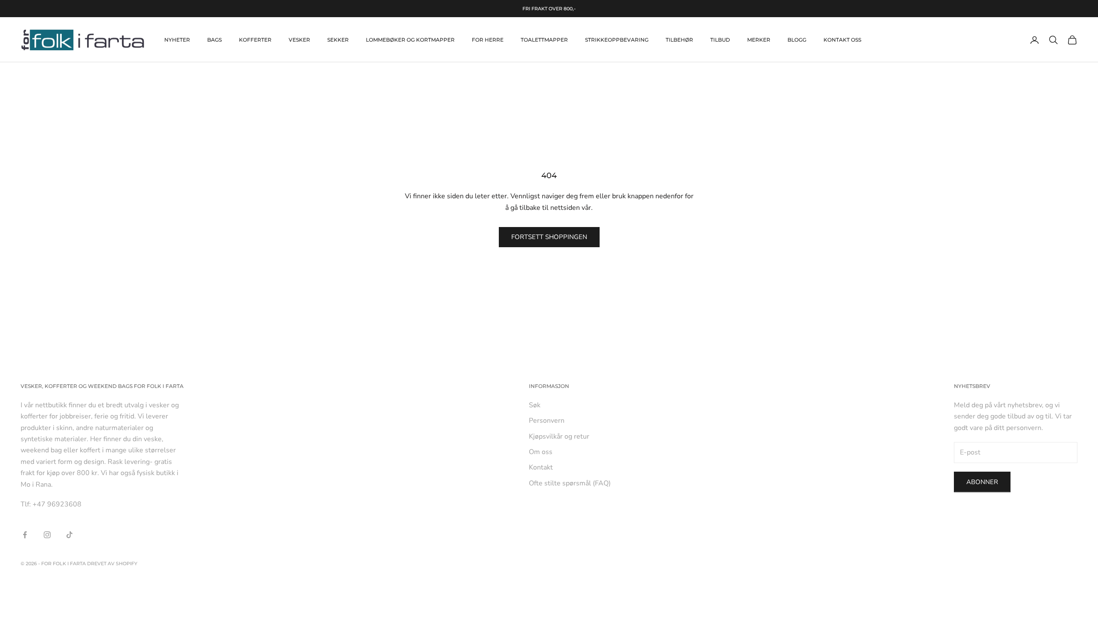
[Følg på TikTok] (69, 534)
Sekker (338, 39)
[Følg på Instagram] (47, 534)
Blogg (796, 39)
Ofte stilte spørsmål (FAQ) (570, 483)
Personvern (546, 420)
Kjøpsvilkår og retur (559, 436)
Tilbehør (679, 39)
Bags (214, 39)
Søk (534, 405)
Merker (758, 39)
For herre (488, 39)
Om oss (540, 452)
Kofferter (255, 39)
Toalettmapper (544, 39)
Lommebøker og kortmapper (410, 39)
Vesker (299, 39)
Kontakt (541, 467)
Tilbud (720, 39)
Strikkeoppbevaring (617, 39)
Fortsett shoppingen (549, 237)
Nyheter (177, 39)
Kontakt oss (842, 39)
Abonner (982, 482)
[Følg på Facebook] (25, 534)
